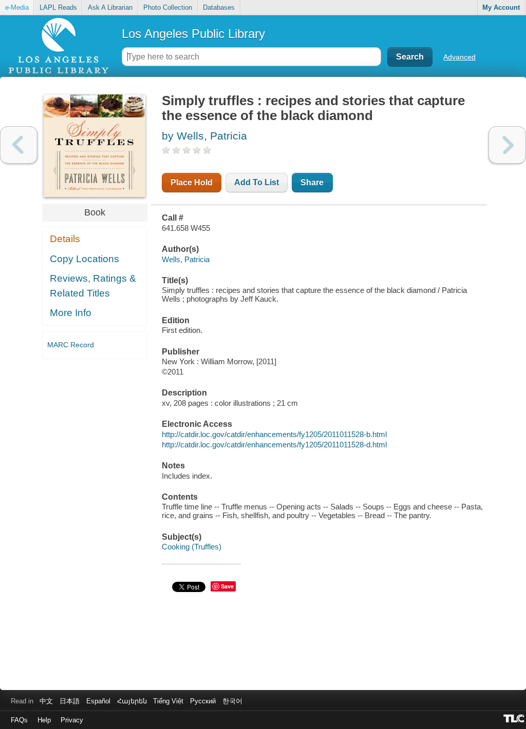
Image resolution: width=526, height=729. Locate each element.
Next (507, 145)
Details (65, 238)
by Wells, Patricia (204, 136)
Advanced (459, 57)
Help (44, 720)
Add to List (256, 182)
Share (312, 182)
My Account (501, 7)
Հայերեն (132, 701)
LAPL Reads (58, 7)
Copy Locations (84, 258)
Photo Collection (167, 7)
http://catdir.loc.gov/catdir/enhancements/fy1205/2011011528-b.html (274, 434)
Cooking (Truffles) (191, 546)
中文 (46, 701)
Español (98, 701)
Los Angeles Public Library (193, 34)
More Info (70, 312)
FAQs (19, 720)
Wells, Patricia (186, 259)
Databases (219, 7)
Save (227, 586)
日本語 (70, 701)
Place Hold (192, 182)
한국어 (232, 701)
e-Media (17, 7)
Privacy (72, 720)
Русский (203, 701)
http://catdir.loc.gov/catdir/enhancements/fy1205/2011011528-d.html (274, 444)
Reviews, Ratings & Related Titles (93, 286)
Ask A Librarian (110, 7)
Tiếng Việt (168, 701)
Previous (18, 145)
